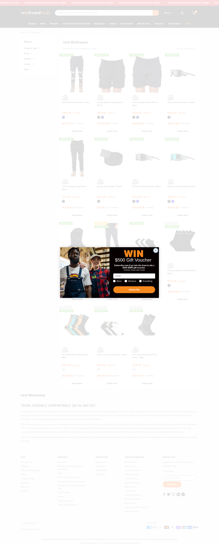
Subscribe (134, 289)
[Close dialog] (155, 250)
